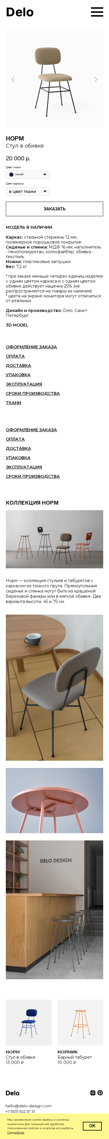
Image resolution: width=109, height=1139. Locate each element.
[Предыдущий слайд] (13, 79)
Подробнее (15, 1132)
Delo (20, 12)
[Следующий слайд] (95, 79)
